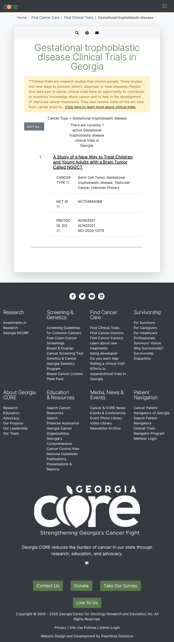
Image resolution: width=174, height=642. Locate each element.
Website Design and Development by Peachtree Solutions (87, 636)
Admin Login (110, 627)
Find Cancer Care (45, 17)
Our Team (11, 433)
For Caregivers (145, 328)
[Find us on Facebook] (73, 296)
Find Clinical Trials (78, 17)
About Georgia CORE (19, 395)
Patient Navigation (145, 395)
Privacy (60, 627)
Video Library (101, 423)
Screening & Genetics (60, 314)
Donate (81, 585)
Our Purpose (13, 423)
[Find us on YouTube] (92, 296)
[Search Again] (77, 33)
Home (22, 17)
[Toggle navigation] (165, 6)
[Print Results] (87, 33)
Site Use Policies (83, 627)
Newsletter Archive (105, 428)
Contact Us (48, 585)
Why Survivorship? (148, 348)
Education (11, 413)
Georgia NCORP (16, 333)
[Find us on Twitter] (82, 296)
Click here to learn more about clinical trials (100, 107)
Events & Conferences (108, 413)
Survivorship (147, 312)
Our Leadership (15, 428)
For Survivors (144, 322)
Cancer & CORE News (107, 408)
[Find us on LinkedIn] (101, 296)
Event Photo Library (106, 418)
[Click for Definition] (68, 182)
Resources (62, 397)
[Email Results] (97, 33)
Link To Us (87, 602)
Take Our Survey (120, 585)
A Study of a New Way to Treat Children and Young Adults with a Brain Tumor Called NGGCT (93, 162)
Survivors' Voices (147, 343)
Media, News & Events (107, 395)
